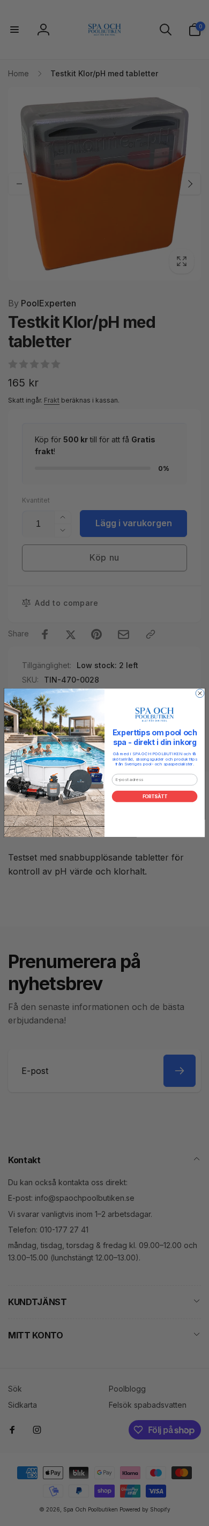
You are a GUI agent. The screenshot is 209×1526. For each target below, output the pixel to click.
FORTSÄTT (155, 796)
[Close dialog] (200, 693)
